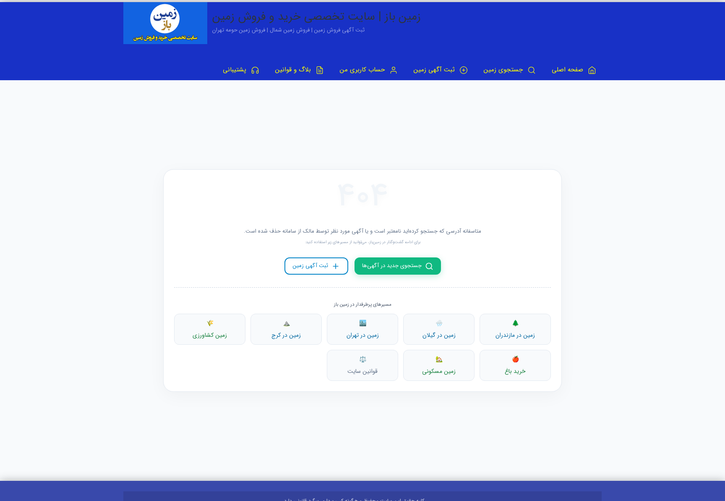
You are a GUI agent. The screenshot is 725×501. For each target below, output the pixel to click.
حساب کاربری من (363, 70)
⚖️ (362, 365)
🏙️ (363, 329)
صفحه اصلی (568, 70)
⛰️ (286, 329)
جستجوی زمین (504, 70)
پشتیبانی (235, 70)
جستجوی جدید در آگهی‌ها (392, 265)
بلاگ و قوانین (294, 70)
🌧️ (439, 329)
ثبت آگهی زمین (435, 70)
